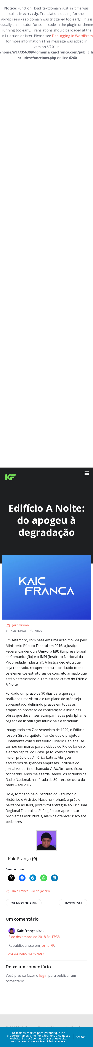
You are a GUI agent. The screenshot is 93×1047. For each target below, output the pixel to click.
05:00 (38, 631)
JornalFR (47, 945)
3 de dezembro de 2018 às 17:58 (34, 936)
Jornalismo (20, 625)
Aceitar (80, 1037)
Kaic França (18, 631)
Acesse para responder (26, 954)
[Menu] (86, 473)
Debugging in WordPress (72, 35)
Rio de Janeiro (40, 891)
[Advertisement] (46, 264)
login (43, 975)
